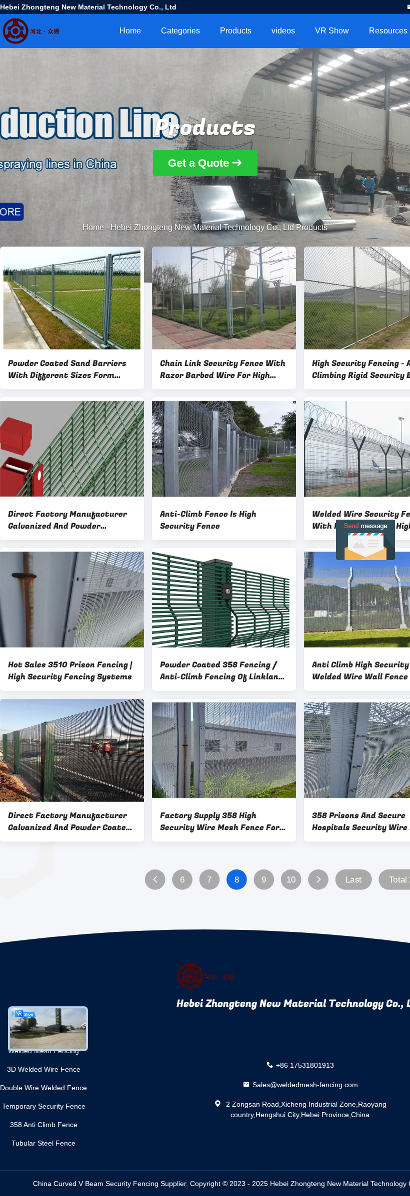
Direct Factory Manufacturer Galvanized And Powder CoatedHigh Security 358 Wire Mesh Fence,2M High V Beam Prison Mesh (68, 520)
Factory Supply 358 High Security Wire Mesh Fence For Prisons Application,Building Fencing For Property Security (220, 822)
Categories (180, 30)
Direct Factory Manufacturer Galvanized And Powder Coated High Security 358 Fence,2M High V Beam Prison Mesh (69, 822)
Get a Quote (198, 163)
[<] (155, 880)
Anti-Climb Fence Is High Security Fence (208, 520)
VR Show (332, 30)
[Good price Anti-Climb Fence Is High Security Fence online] (224, 448)
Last (354, 880)
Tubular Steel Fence (44, 1143)
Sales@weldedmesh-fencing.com (305, 1085)
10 (291, 880)
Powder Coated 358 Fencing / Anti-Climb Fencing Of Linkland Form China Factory (222, 671)
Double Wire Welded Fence (43, 1088)
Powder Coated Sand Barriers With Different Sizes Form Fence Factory (67, 369)
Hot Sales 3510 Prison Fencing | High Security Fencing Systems (70, 671)
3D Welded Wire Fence (43, 1069)
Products (236, 30)
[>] (318, 880)
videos (283, 30)
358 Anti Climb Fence (44, 1125)
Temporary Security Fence (44, 1106)
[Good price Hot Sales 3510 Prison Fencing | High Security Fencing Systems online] (72, 599)
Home (130, 30)
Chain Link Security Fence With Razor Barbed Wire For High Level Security (223, 369)
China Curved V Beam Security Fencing (95, 1184)
